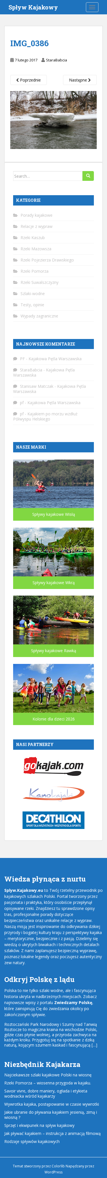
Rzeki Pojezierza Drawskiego (47, 260)
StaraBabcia (56, 60)
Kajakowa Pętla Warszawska (55, 358)
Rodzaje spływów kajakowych (32, 1141)
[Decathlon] (53, 820)
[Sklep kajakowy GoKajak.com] (53, 765)
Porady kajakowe (37, 215)
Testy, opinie (32, 304)
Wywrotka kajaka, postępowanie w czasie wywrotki (51, 1104)
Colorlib (58, 1166)
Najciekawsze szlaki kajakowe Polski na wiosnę (48, 1075)
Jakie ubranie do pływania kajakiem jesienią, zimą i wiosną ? (50, 1114)
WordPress (53, 1172)
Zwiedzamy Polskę (73, 1002)
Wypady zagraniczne (39, 316)
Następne (78, 80)
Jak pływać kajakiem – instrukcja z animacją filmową (52, 1133)
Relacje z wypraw (37, 226)
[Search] (88, 176)
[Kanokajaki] (53, 793)
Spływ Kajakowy (33, 7)
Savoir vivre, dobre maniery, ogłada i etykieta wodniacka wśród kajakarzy (45, 1093)
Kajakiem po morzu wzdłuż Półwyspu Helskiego (45, 416)
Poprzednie (30, 80)
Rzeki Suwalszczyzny (39, 282)
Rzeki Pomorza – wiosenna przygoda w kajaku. (47, 1083)
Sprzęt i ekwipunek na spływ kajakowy (39, 1125)
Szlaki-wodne (33, 293)
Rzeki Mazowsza (36, 248)
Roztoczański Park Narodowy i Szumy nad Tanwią (50, 1024)
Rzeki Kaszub (33, 237)
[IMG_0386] (53, 119)
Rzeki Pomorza (35, 271)
